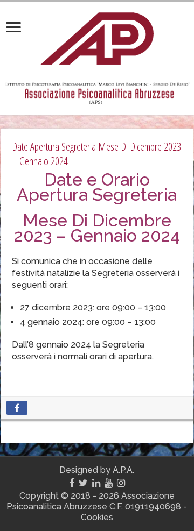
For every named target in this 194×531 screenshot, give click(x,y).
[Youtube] (108, 483)
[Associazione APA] (97, 36)
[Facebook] (71, 483)
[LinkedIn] (96, 483)
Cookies (97, 517)
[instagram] (121, 483)
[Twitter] (83, 483)
